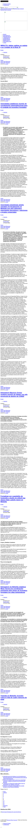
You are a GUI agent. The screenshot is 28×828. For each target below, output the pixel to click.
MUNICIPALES (6, 39)
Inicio (4, 791)
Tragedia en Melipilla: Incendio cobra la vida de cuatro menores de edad (14, 697)
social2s (6, 63)
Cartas (4, 42)
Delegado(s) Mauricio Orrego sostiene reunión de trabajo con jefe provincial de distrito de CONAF (14, 394)
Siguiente (5, 805)
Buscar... (2, 7)
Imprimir (5, 52)
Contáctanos (6, 5)
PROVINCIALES (7, 36)
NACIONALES (6, 35)
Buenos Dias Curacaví (12, 820)
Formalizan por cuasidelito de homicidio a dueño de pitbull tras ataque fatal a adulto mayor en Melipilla (13, 499)
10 (3, 800)
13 (3, 804)
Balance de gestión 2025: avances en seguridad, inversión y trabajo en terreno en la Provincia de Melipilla (14, 781)
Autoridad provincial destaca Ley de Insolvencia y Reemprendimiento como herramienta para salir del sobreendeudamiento (15, 777)
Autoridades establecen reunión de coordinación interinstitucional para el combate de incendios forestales (14, 105)
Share (2, 60)
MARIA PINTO (6, 40)
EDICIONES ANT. (7, 41)
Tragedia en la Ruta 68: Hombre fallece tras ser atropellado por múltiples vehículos (14, 784)
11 (3, 802)
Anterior (5, 792)
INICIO (4, 34)
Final (4, 806)
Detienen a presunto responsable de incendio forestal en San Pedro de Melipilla (13, 786)
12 (3, 803)
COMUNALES (6, 38)
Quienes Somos (7, 3)
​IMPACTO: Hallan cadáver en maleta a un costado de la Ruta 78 (14, 46)
